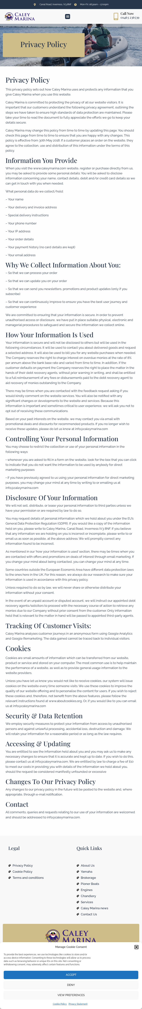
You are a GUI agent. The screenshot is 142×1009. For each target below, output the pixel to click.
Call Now (127, 13)
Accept (71, 974)
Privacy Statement (78, 1004)
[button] (136, 947)
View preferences (71, 995)
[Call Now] (116, 16)
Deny (71, 985)
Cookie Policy (60, 1004)
